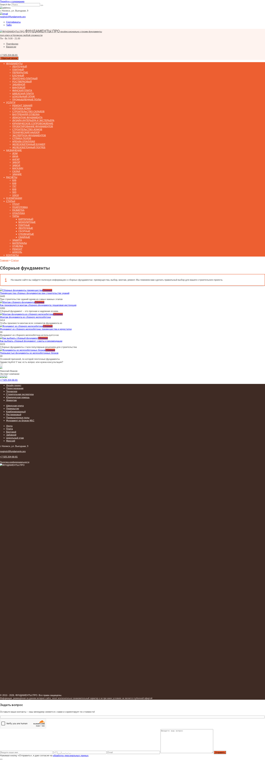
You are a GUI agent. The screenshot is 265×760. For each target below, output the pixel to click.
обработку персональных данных (70, 755)
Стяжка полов (21, 138)
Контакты (12, 255)
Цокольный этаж (23, 96)
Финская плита (22, 90)
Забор (16, 162)
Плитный (18, 69)
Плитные (24, 225)
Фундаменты (14, 63)
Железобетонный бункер (28, 144)
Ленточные (25, 228)
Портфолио (12, 44)
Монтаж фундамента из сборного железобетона (25, 317)
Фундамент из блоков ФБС (20, 420)
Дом (15, 153)
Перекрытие (20, 72)
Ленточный (19, 66)
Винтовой (18, 87)
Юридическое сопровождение (32, 123)
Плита (9, 428)
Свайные (24, 237)
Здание (17, 174)
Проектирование (14, 388)
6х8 (14, 183)
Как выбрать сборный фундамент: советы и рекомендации (31, 341)
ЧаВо (9, 25)
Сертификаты (13, 22)
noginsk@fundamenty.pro (13, 451)
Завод (16, 165)
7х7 (14, 186)
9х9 (14, 192)
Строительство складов (28, 111)
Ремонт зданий (22, 105)
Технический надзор (26, 132)
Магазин (17, 168)
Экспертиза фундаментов (29, 135)
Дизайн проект (13, 385)
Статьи (10, 201)
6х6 (14, 180)
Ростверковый (22, 81)
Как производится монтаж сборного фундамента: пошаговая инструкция (38, 305)
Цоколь (17, 252)
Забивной (18, 84)
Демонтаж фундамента (27, 117)
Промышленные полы (26, 99)
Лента (9, 426)
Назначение (14, 150)
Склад (16, 171)
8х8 (14, 189)
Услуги (10, 102)
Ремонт (17, 249)
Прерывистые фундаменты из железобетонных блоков (29, 353)
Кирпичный (25, 219)
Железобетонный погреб (28, 147)
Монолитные (27, 222)
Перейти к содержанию (12, 1)
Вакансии (11, 46)
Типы (15, 216)
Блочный (18, 75)
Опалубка (18, 213)
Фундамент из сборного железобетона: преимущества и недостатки (36, 329)
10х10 (15, 195)
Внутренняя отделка (26, 114)
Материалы (19, 243)
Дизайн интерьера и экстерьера (33, 120)
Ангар (16, 159)
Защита (17, 240)
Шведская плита (23, 93)
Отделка (17, 246)
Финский (10, 440)
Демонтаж (11, 400)
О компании (14, 198)
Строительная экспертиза (20, 394)
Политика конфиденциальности (14, 462)
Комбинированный (16, 411)
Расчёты (11, 177)
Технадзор (11, 391)
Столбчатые (26, 234)
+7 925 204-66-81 (9, 380)
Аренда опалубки (23, 141)
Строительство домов (27, 129)
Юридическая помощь (18, 397)
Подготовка (20, 207)
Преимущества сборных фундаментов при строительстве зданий (34, 293)
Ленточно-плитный (25, 78)
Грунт (16, 204)
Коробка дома (21, 108)
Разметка (18, 210)
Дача (15, 156)
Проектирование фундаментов (32, 126)
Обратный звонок (9, 58)
